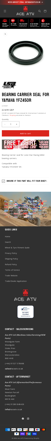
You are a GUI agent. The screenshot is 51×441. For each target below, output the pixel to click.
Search (8, 242)
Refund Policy (11, 264)
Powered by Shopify (31, 438)
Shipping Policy (11, 259)
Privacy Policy (11, 253)
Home (7, 236)
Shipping (13, 115)
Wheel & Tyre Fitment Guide (17, 247)
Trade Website (11, 275)
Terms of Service (12, 270)
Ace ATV (21, 438)
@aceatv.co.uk (14, 368)
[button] (5, 11)
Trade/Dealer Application (16, 281)
